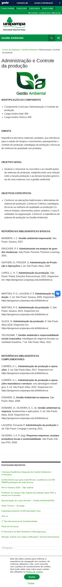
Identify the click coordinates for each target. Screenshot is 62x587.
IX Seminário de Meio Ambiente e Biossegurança (23, 531)
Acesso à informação (43, 3)
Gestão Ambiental (12, 37)
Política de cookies (34, 572)
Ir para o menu (22, 8)
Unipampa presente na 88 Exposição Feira (21, 511)
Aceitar (31, 577)
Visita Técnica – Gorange (13, 506)
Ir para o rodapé (48, 8)
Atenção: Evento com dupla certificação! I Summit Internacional (30, 537)
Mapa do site (56, 13)
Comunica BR (22, 3)
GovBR (5, 3)
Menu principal (58, 37)
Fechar (31, 583)
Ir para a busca (35, 8)
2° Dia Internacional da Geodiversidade (19, 521)
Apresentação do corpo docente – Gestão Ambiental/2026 (27, 500)
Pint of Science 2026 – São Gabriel (17, 487)
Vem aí (4, 516)
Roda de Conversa (10, 526)
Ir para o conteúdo (8, 8)
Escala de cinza (44, 13)
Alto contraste (33, 13)
